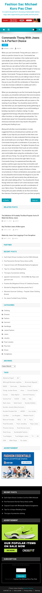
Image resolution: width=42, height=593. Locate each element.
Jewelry (6, 338)
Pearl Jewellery (21, 424)
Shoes (6, 350)
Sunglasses (8, 354)
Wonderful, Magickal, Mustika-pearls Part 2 (18, 287)
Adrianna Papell (8, 378)
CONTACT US (7, 590)
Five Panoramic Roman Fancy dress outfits (18, 261)
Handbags (7, 326)
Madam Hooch (28, 415)
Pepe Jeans (34, 424)
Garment (7, 322)
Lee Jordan (32, 411)
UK (38, 436)
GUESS (16, 399)
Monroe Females (8, 420)
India (24, 399)
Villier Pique (13, 440)
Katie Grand (18, 403)
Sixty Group (7, 432)
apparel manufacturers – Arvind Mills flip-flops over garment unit (21, 278)
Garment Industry (29, 395)
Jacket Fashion (9, 330)
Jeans (5, 45)
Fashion (6, 318)
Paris (31, 420)
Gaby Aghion (15, 395)
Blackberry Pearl (25, 386)
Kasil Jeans (7, 403)
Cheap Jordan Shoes (10, 390)
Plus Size (7, 346)
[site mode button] (34, 30)
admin (19, 48)
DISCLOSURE (17, 590)
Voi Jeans (23, 440)
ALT (18, 378)
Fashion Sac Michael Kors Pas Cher (25, 579)
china (22, 390)
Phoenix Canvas (8, 428)
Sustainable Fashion (21, 432)
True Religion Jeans (21, 436)
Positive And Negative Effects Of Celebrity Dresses (21, 283)
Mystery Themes (28, 588)
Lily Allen (6, 415)
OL (25, 420)
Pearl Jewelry (8, 342)
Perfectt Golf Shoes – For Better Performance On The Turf (8, 200)
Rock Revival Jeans (23, 428)
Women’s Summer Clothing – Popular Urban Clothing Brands (22, 293)
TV (32, 436)
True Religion (7, 436)
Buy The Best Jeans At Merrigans (13, 226)
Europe (5, 395)
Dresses (7, 314)
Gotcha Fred (7, 399)
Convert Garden (32, 390)
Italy (30, 399)
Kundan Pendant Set (10, 411)
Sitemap (37, 590)
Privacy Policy (28, 590)
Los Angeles (16, 415)
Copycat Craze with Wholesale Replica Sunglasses (21, 265)
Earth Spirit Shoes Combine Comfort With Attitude (21, 257)
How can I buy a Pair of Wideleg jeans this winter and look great (36, 200)
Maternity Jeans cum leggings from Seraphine (18, 235)
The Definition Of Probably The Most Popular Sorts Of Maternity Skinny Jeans (20, 217)
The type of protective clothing (14, 273)
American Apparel (31, 382)
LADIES (22, 411)
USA (4, 440)
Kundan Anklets (30, 403)
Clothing (7, 310)
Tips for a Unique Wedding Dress (15, 269)
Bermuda (13, 386)
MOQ (19, 420)
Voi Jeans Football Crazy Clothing (15, 298)
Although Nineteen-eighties (12, 382)
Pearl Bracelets (8, 424)
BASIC (5, 386)
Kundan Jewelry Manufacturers (13, 407)
